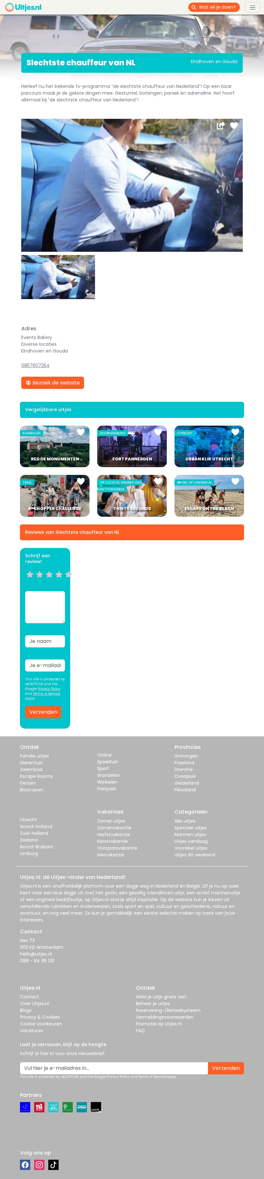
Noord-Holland (36, 826)
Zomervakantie (114, 828)
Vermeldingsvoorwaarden (164, 1017)
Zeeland (29, 840)
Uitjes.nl (28, 886)
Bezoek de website (55, 382)
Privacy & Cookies (40, 1017)
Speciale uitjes (190, 828)
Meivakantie (110, 855)
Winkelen (107, 782)
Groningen (186, 756)
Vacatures (31, 1030)
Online (104, 755)
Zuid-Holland (34, 833)
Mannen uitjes (190, 834)
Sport (103, 768)
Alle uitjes (184, 821)
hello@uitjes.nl (36, 954)
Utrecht (28, 819)
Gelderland (186, 783)
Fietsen (28, 783)
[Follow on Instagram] (39, 1165)
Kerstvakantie (112, 841)
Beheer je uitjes (153, 1003)
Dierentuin (31, 762)
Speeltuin (107, 762)
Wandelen (108, 775)
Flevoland (185, 790)
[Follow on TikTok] (53, 1165)
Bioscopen (31, 790)
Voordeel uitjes (191, 848)
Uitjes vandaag (191, 841)
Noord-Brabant (36, 847)
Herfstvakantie (113, 834)
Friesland (184, 762)
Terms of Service (46, 693)
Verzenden (43, 712)
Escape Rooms (36, 776)
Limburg (29, 853)
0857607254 (35, 365)
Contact (29, 997)
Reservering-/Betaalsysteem (168, 1010)
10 (71, 582)
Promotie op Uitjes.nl (159, 1024)
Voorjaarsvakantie (117, 848)
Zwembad (31, 769)
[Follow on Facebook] (25, 1165)
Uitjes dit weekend (194, 855)
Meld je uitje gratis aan (161, 997)
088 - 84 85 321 (37, 960)
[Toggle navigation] (252, 7)
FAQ (140, 1030)
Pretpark (106, 789)
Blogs (26, 1010)
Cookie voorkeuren (41, 1024)
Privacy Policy (49, 688)
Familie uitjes (34, 756)
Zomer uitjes (111, 821)
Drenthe (183, 769)
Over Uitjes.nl (34, 1003)
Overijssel (185, 776)
